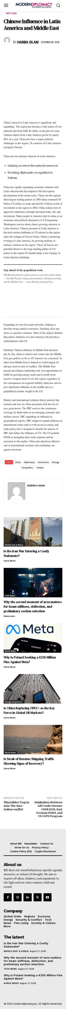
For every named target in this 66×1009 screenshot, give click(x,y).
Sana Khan (10, 560)
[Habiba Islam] (7, 40)
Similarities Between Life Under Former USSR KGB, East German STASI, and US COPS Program (48, 809)
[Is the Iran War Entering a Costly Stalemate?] (33, 532)
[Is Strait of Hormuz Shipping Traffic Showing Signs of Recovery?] (33, 739)
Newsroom (9, 616)
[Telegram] (49, 53)
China (18, 462)
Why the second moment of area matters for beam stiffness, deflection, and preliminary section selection (33, 606)
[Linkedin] (32, 53)
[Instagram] (18, 897)
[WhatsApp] (24, 53)
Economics (43, 462)
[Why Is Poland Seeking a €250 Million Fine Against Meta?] (33, 638)
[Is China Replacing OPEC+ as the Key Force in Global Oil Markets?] (33, 689)
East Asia (11, 13)
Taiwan (40, 467)
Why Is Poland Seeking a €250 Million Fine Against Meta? (30, 659)
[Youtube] (47, 897)
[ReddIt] (41, 53)
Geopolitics (27, 467)
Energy (55, 462)
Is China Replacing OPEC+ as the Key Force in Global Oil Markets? (29, 710)
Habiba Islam (27, 42)
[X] (15, 53)
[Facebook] (7, 53)
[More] (58, 53)
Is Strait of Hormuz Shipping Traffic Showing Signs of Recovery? (29, 761)
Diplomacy (29, 462)
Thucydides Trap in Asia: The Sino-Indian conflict (16, 806)
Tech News (10, 595)
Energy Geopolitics (13, 702)
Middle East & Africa (14, 545)
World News (10, 651)
